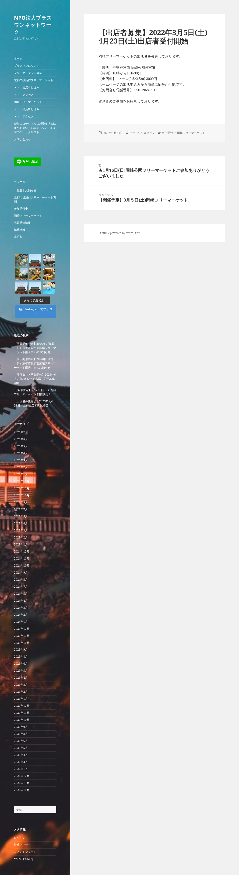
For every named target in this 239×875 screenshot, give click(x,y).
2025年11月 (21, 488)
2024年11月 (21, 558)
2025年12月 (21, 481)
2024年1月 (21, 622)
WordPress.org (23, 859)
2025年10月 (21, 495)
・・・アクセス (24, 95)
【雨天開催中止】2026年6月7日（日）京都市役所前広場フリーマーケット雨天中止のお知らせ (35, 363)
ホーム (18, 58)
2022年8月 (21, 734)
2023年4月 (21, 678)
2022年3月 (21, 762)
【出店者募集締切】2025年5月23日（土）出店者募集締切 (33, 403)
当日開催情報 (22, 223)
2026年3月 (21, 460)
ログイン (19, 838)
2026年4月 (21, 453)
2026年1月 (21, 474)
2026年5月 (21, 446)
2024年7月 (21, 587)
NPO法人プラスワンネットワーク (33, 24)
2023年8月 (21, 657)
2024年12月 (21, 551)
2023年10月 (21, 643)
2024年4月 (21, 601)
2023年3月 (21, 685)
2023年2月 (21, 692)
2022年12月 (21, 706)
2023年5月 (21, 671)
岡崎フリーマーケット (28, 102)
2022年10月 (21, 720)
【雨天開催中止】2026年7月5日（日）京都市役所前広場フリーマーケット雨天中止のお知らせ (35, 348)
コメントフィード (25, 852)
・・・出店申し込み (26, 87)
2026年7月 (21, 432)
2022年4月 (21, 755)
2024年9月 (21, 573)
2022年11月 (21, 713)
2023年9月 (21, 650)
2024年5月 (21, 594)
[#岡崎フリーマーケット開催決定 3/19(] (35, 288)
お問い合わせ (22, 139)
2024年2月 (21, 615)
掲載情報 (19, 230)
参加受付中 (21, 209)
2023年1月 (21, 699)
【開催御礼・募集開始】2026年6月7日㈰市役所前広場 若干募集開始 (35, 379)
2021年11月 (21, 783)
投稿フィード (22, 845)
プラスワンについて (26, 66)
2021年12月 (21, 776)
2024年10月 (21, 565)
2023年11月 (21, 636)
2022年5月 (21, 748)
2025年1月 (21, 544)
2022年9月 (21, 727)
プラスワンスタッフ (142, 133)
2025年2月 (21, 537)
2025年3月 (21, 530)
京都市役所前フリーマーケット (33, 80)
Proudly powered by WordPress (119, 233)
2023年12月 (21, 629)
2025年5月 (21, 516)
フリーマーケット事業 (28, 73)
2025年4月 (21, 523)
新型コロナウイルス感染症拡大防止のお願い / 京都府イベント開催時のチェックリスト (35, 128)
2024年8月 (21, 580)
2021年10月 (21, 790)
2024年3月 (21, 608)
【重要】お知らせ (25, 190)
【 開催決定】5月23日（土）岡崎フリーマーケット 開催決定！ (35, 392)
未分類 (18, 237)
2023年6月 (21, 664)
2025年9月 (21, 502)
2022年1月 (21, 769)
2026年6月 (21, 439)
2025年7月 (21, 509)
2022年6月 (21, 741)
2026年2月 (21, 467)
